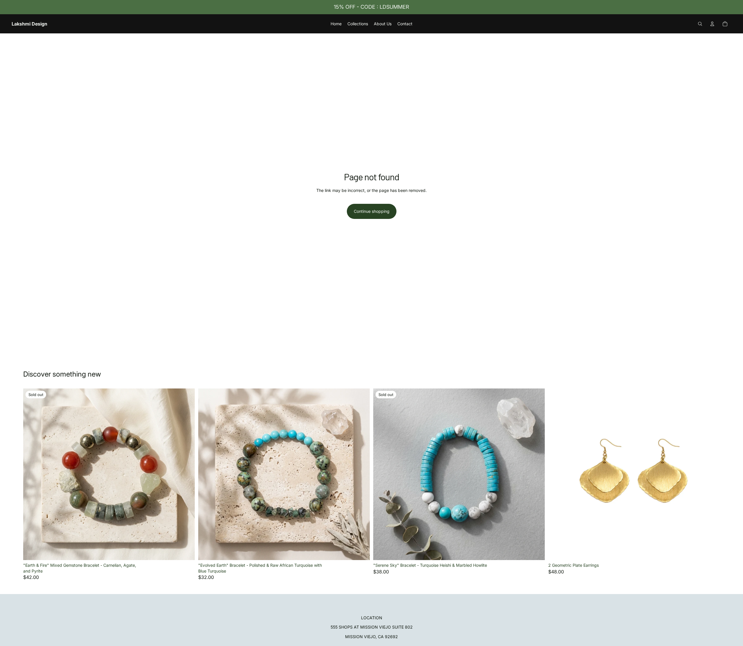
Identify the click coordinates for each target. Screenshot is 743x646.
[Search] (700, 23)
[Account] (712, 23)
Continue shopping (371, 211)
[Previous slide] (32, 474)
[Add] (361, 551)
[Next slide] (186, 474)
